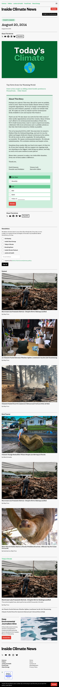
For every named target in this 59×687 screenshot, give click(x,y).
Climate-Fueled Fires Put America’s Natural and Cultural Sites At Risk (23, 612)
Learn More (9, 685)
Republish (20, 36)
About (31, 662)
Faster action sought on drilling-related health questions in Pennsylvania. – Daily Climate (26, 90)
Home (31, 660)
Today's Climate (8, 20)
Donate (54, 9)
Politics (10, 3)
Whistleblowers (33, 665)
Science (4, 3)
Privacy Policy (33, 667)
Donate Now (6, 637)
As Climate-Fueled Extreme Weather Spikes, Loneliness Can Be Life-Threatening (26, 609)
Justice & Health (18, 3)
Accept (54, 684)
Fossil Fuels (27, 3)
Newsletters (6, 229)
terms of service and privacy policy (21, 260)
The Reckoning (49, 14)
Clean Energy (36, 3)
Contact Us (32, 663)
